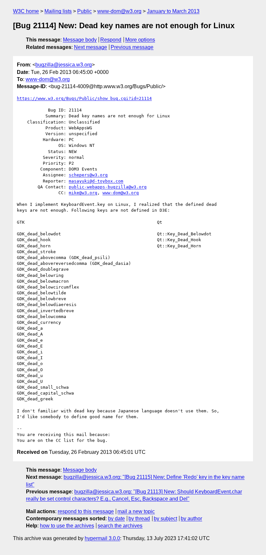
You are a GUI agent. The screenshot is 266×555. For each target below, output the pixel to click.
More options (140, 39)
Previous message (132, 47)
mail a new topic (136, 511)
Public (84, 11)
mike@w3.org (83, 192)
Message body (80, 39)
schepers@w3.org (88, 174)
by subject (165, 518)
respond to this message (86, 511)
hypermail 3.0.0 (102, 538)
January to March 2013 (173, 11)
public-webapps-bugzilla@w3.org (108, 186)
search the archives (120, 525)
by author (191, 518)
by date (116, 518)
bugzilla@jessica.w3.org (63, 64)
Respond (110, 39)
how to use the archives (67, 525)
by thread (139, 518)
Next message (90, 47)
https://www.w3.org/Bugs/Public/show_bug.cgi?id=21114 (84, 98)
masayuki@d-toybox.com (96, 181)
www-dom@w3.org (119, 11)
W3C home (26, 11)
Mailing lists (58, 11)
